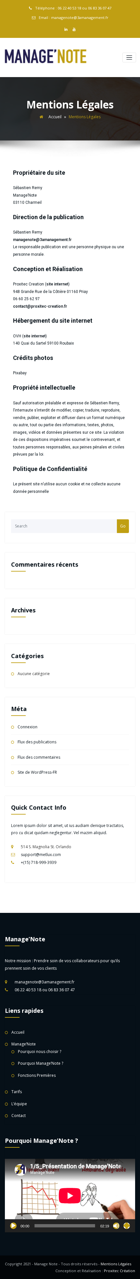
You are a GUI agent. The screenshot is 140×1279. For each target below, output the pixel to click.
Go (123, 526)
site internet (57, 284)
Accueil (55, 117)
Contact (18, 1115)
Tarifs (16, 1091)
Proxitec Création (119, 1270)
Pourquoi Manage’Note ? (40, 1063)
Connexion (27, 727)
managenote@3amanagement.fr (42, 239)
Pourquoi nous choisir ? (39, 1051)
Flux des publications (37, 742)
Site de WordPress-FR (37, 772)
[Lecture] (13, 1225)
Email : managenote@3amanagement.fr (73, 17)
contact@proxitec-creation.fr (40, 306)
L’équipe (19, 1104)
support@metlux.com (41, 854)
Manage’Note (23, 1044)
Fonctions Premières (37, 1075)
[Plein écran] (126, 1225)
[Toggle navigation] (129, 58)
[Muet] (116, 1225)
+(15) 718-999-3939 (38, 862)
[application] (70, 1195)
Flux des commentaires (39, 757)
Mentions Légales (116, 1263)
